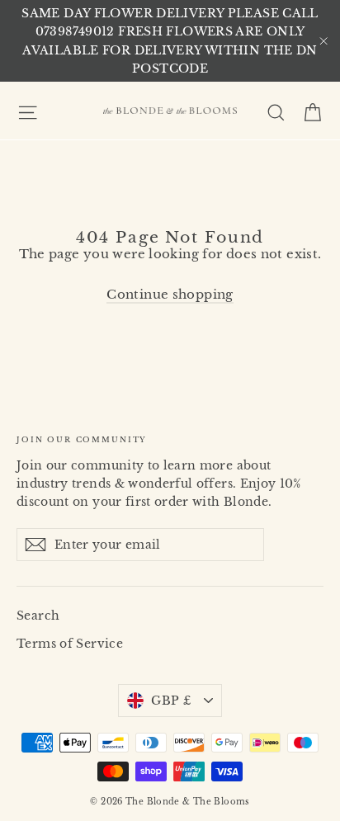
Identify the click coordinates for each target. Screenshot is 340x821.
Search (38, 615)
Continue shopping (169, 294)
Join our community (82, 439)
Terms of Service (70, 643)
